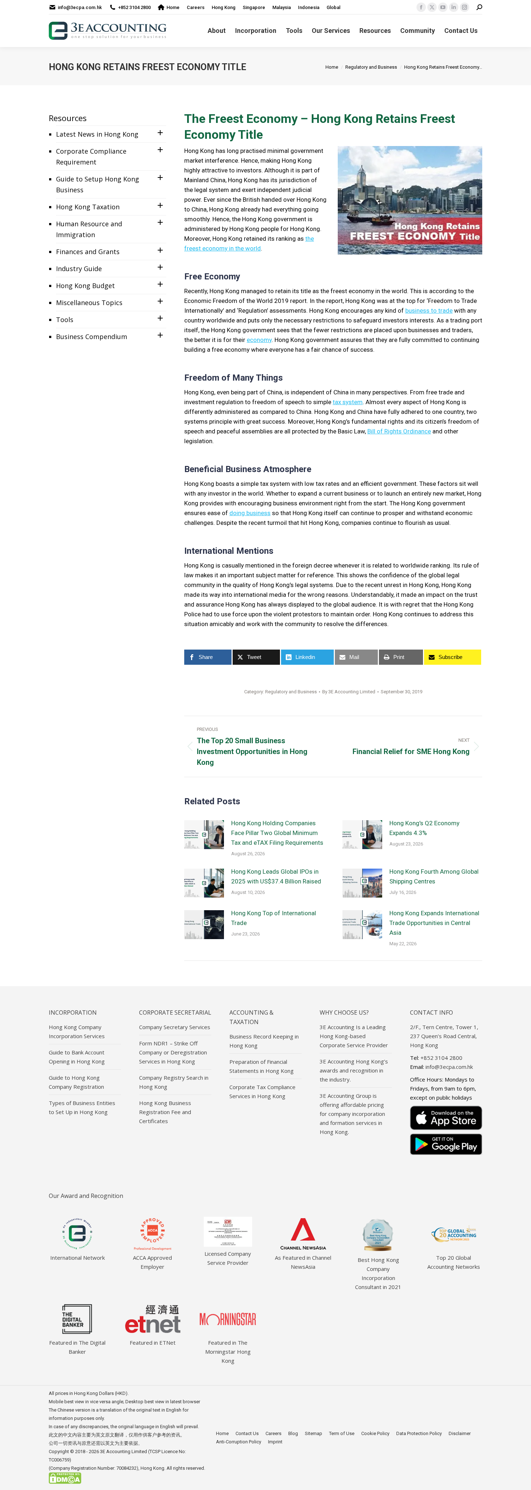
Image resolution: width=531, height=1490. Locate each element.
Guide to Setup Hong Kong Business (97, 184)
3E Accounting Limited (124, 1451)
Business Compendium (91, 336)
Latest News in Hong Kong (97, 134)
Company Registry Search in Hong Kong (173, 1082)
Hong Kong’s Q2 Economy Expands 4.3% (424, 827)
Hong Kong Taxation (88, 206)
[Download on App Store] (446, 1118)
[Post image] (204, 834)
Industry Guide (79, 268)
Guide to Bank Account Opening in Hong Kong (77, 1057)
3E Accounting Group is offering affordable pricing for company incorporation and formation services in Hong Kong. (352, 1113)
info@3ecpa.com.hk (80, 7)
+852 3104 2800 (134, 7)
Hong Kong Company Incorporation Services (77, 1031)
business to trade (429, 310)
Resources (68, 117)
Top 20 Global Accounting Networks (453, 1262)
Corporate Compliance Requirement (91, 156)
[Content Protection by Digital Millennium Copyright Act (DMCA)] (65, 1482)
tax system (348, 402)
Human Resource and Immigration (89, 229)
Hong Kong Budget (85, 285)
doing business (250, 513)
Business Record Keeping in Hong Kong (264, 1041)
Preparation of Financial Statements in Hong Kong (261, 1066)
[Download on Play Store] (446, 1144)
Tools (64, 319)
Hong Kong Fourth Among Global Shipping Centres (434, 876)
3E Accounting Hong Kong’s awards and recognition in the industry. (354, 1070)
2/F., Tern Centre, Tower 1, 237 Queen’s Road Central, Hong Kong (444, 1036)
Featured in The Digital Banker (77, 1347)
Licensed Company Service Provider (227, 1258)
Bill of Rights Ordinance (399, 431)
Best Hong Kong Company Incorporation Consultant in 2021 (378, 1273)
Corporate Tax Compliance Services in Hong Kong (262, 1091)
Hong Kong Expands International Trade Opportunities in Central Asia (434, 922)
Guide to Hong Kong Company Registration (76, 1082)
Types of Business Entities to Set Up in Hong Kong (82, 1107)
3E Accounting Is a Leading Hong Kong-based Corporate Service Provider (354, 1036)
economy (259, 339)
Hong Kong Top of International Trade (273, 917)
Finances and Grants (88, 251)
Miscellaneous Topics (89, 302)
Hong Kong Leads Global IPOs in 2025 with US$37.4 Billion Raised (276, 876)
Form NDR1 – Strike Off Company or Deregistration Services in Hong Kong (173, 1052)
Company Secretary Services (174, 1027)
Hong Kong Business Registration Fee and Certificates (165, 1112)
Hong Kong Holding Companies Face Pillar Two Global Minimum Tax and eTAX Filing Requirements (277, 832)
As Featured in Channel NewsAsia (303, 1262)
